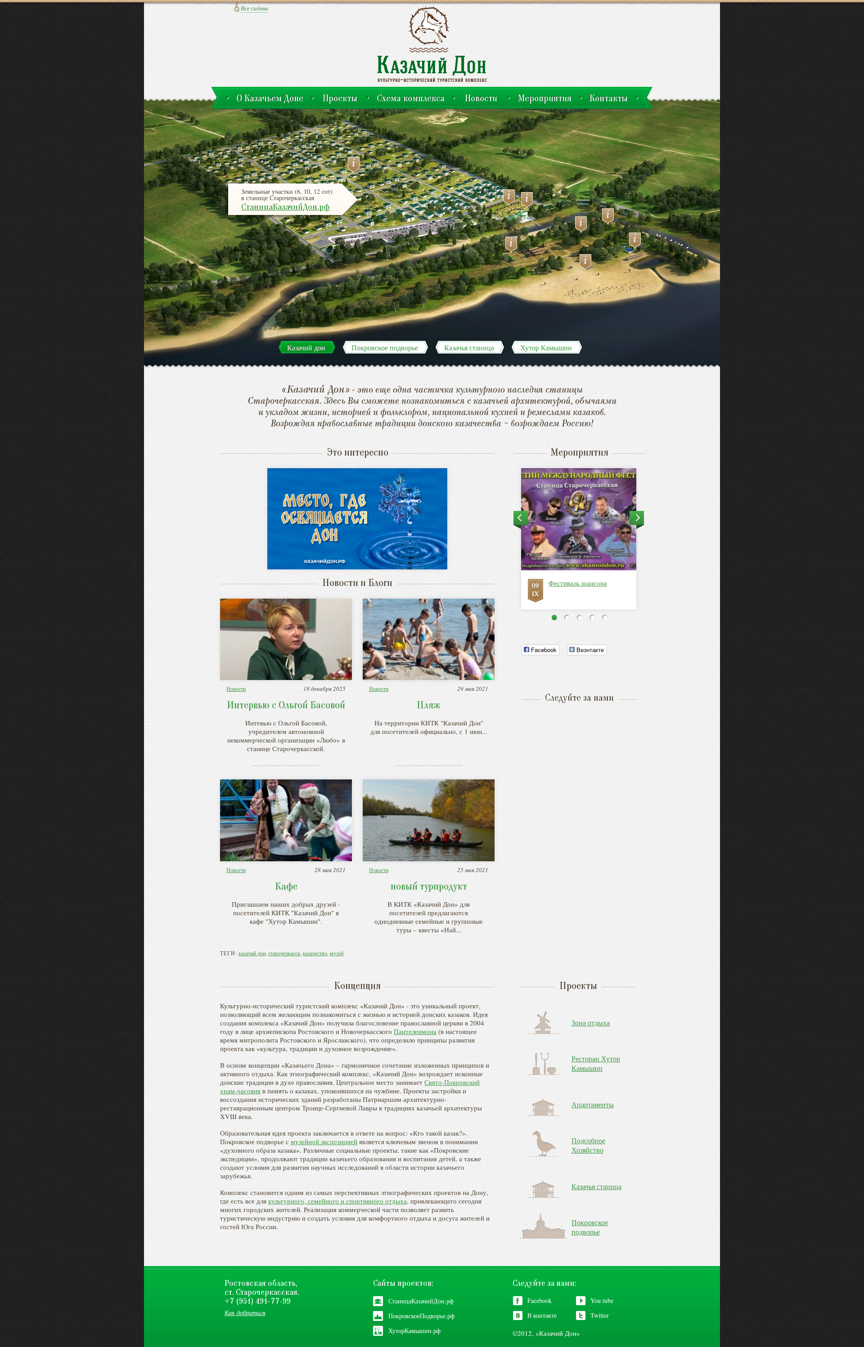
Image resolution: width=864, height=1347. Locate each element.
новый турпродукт (429, 887)
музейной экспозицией (324, 1141)
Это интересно (357, 453)
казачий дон (252, 953)
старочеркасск (284, 953)
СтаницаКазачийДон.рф (285, 207)
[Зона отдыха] (588, 262)
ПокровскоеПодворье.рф (421, 1315)
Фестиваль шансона (578, 582)
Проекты (578, 986)
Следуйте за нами (577, 698)
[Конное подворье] (513, 245)
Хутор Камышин (546, 347)
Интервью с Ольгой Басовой (286, 706)
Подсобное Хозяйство (588, 1145)
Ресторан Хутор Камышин (596, 1063)
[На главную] (432, 43)
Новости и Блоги (357, 583)
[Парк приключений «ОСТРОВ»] (583, 224)
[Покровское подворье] (529, 200)
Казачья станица (469, 347)
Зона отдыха (591, 1022)
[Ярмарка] (511, 197)
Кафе (286, 887)
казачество (315, 953)
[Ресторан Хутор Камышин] (637, 241)
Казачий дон (306, 347)
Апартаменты (593, 1104)
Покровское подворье (384, 347)
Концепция (357, 986)
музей (336, 953)
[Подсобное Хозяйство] (610, 216)
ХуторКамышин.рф (414, 1330)
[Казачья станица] (356, 165)
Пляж (429, 706)
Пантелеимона (415, 1031)
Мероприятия (579, 453)
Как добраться (245, 1312)
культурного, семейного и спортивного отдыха (337, 1200)
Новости (236, 688)
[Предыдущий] (520, 520)
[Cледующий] (637, 520)
